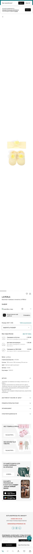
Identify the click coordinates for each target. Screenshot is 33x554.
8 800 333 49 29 (16, 519)
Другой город (27, 334)
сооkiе (16, 11)
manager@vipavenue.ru (17, 524)
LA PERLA (8, 357)
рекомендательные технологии (10, 10)
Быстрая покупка (24, 545)
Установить (26, 315)
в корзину (9, 545)
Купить (8, 474)
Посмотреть (9, 435)
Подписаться (25, 541)
